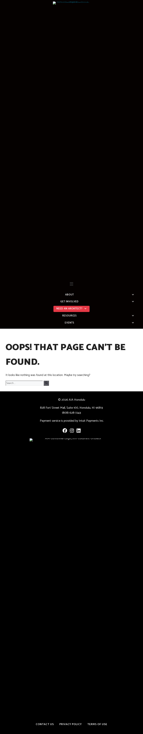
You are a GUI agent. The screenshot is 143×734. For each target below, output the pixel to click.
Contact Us (45, 724)
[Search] (46, 383)
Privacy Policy (70, 724)
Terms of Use (97, 724)
